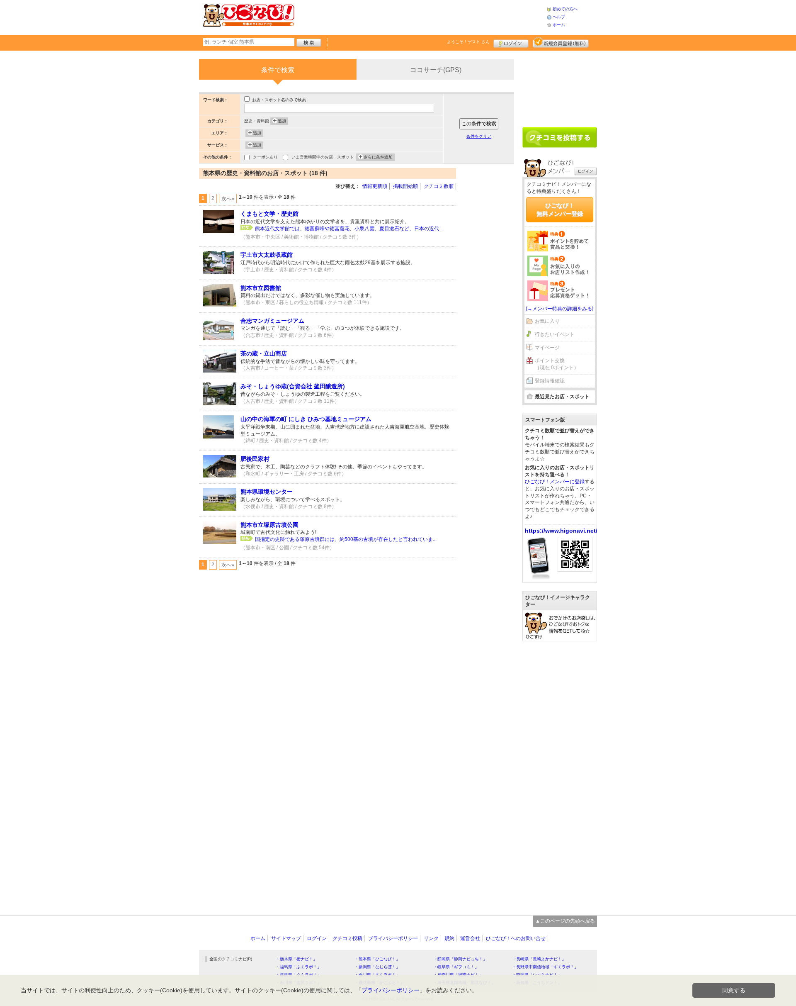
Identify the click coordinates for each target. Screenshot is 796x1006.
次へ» (227, 199)
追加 (282, 121)
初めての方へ (565, 9)
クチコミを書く (559, 137)
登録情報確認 (550, 381)
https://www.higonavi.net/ (561, 530)
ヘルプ (559, 17)
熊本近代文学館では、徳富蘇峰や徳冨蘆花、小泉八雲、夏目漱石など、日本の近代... (349, 228)
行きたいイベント (555, 334)
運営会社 (470, 938)
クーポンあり (265, 157)
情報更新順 (374, 186)
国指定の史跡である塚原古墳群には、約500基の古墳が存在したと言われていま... (346, 539)
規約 (449, 938)
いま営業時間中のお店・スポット (322, 157)
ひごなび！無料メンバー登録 (559, 209)
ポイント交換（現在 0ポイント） (557, 364)
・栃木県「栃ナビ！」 (296, 959)
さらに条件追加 (378, 157)
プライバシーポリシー (393, 938)
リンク (431, 938)
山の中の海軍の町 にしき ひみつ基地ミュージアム (305, 419)
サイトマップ (286, 938)
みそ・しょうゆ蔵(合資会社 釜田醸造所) (292, 386)
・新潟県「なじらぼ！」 (377, 967)
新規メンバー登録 (561, 42)
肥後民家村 (254, 459)
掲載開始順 (405, 186)
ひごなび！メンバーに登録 (555, 482)
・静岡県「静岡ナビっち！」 (460, 959)
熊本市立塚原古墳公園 (269, 524)
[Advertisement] (420, 16)
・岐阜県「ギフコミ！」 (456, 967)
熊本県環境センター (266, 491)
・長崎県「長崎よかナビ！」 (539, 959)
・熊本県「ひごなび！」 (377, 959)
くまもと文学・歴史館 (269, 213)
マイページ (547, 348)
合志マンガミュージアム (272, 320)
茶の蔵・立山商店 (263, 353)
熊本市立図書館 (260, 288)
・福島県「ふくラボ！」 (298, 967)
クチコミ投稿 (347, 938)
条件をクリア (478, 136)
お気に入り (547, 321)
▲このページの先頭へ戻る (565, 921)
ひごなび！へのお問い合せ (516, 938)
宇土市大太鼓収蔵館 (266, 254)
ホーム (559, 24)
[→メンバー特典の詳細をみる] (559, 309)
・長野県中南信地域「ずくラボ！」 (545, 967)
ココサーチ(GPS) (435, 69)
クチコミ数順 (439, 186)
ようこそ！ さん (468, 41)
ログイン (511, 42)
